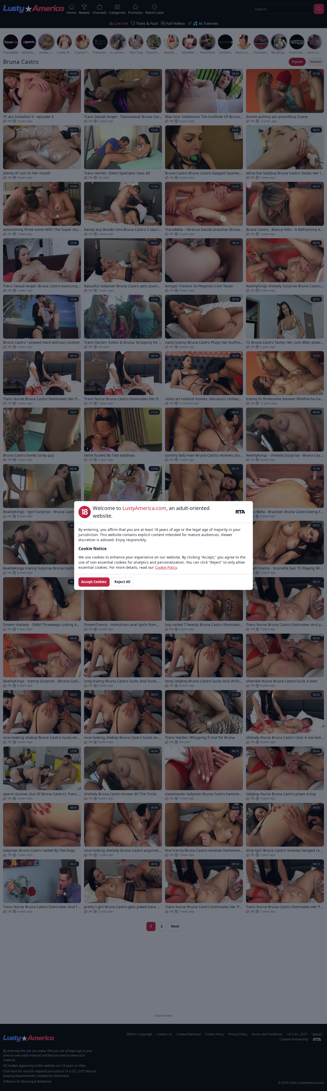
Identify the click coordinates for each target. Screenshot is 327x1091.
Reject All (122, 581)
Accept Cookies (94, 581)
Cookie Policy (166, 567)
